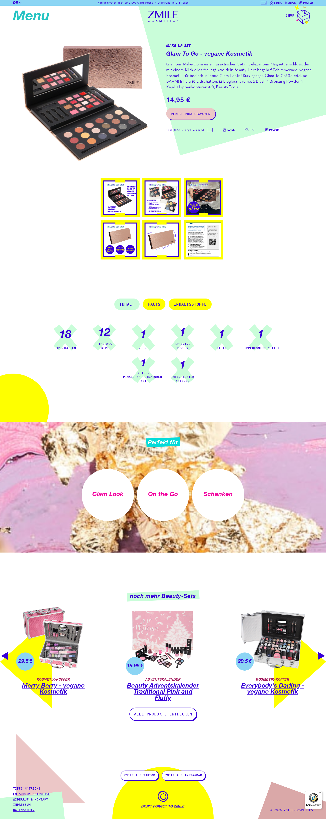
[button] (19, 3)
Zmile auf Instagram (183, 775)
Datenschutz (24, 810)
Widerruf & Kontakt (30, 799)
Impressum (22, 805)
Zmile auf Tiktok (139, 775)
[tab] (127, 304)
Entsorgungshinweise (31, 794)
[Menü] (320, 793)
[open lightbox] (86, 101)
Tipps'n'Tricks (26, 788)
